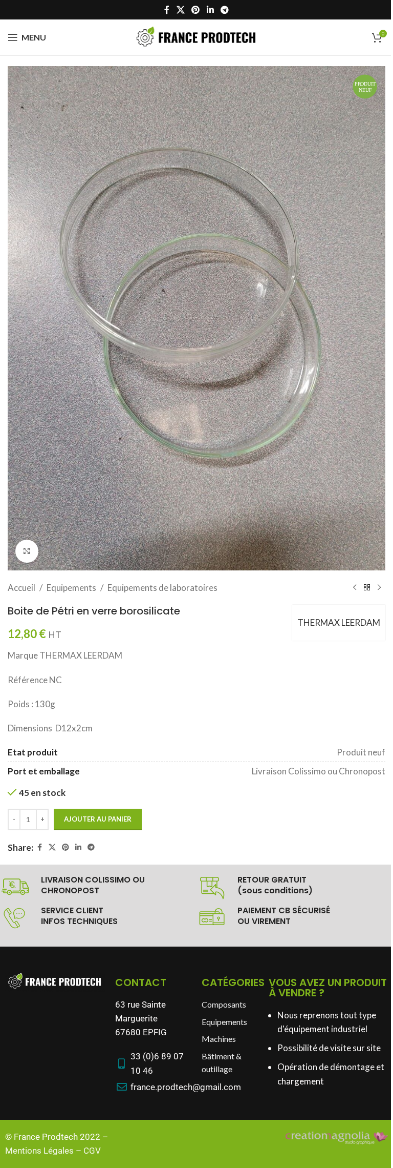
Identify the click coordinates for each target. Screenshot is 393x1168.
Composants (224, 1004)
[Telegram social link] (224, 9)
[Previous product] (354, 587)
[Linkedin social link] (210, 9)
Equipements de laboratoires (162, 587)
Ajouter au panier (98, 819)
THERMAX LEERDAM (338, 622)
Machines (219, 1038)
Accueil (21, 587)
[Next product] (379, 587)
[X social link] (180, 9)
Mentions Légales (39, 1150)
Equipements (71, 587)
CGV (92, 1150)
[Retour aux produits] (367, 587)
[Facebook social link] (167, 9)
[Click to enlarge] (26, 551)
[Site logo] (196, 36)
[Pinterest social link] (195, 9)
